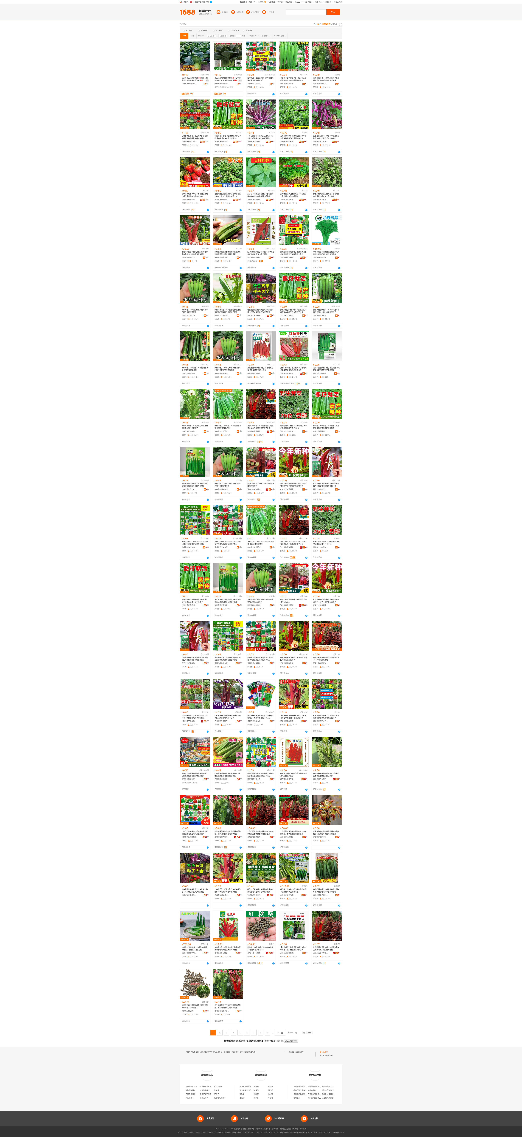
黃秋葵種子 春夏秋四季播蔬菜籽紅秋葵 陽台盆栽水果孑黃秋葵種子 (228, 137)
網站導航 (303, 1129)
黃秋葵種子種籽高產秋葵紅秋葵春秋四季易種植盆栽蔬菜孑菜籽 (326, 775)
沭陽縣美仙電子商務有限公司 (222, 1011)
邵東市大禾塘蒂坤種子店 (189, 316)
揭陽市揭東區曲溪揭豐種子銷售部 (254, 373)
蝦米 (270, 1132)
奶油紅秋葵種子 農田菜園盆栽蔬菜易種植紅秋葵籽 (260, 485)
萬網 (300, 1132)
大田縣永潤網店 (327, 1098)
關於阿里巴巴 (285, 1129)
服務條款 (267, 1129)
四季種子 (218, 87)
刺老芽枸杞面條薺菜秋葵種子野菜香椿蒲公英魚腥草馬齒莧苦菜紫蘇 (326, 833)
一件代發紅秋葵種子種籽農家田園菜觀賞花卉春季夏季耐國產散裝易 (260, 833)
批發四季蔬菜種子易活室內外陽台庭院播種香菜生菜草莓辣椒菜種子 (195, 137)
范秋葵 (256, 1090)
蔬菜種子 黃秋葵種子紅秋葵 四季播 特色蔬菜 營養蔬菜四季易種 (194, 948)
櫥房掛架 (296, 1098)
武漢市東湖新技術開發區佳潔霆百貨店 (320, 837)
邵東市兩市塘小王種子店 (254, 779)
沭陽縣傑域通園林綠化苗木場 (320, 895)
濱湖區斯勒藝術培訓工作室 (303, 1094)
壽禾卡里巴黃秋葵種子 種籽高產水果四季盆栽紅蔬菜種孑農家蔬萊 (326, 369)
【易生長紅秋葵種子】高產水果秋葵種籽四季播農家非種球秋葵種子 (293, 717)
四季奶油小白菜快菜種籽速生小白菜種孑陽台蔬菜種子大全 (260, 79)
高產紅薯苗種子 (205, 1094)
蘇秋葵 (242, 1094)
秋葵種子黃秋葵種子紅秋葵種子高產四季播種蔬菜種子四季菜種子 (326, 427)
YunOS (286, 1132)
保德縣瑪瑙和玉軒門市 (316, 1087)
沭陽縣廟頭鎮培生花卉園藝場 (320, 258)
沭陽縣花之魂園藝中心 (287, 837)
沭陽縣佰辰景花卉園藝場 (320, 779)
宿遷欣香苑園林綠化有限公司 (189, 895)
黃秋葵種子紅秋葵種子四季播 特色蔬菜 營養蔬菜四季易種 (195, 369)
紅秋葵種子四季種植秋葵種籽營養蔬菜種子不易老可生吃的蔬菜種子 (293, 485)
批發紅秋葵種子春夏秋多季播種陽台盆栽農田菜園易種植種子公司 (293, 369)
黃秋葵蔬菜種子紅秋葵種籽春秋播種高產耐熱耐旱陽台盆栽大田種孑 (228, 311)
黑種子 (223, 87)
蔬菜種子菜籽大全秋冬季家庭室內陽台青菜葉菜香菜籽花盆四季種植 (195, 543)
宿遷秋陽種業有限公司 (189, 953)
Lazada (341, 1132)
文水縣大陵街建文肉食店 (317, 1098)
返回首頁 (280, 1041)
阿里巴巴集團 (182, 1132)
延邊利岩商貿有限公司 (330, 1094)
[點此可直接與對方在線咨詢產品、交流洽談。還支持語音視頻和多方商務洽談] (273, 94)
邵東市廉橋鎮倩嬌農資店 (189, 84)
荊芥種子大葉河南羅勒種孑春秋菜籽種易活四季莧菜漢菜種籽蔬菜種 (260, 195)
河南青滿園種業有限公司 (287, 373)
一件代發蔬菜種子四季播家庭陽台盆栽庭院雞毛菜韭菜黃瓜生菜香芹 (195, 833)
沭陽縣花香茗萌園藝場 (287, 895)
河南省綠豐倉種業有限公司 (254, 431)
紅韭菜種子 (218, 1087)
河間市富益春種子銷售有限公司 (222, 721)
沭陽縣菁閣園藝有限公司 (254, 837)
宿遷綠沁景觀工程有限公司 (254, 895)
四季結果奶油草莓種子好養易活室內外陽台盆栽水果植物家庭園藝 (195, 195)
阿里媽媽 (264, 1132)
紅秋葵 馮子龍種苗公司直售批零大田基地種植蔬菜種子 (293, 775)
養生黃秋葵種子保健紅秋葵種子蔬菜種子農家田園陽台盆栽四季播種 (326, 79)
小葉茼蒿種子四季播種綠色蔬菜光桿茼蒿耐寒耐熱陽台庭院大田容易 (326, 253)
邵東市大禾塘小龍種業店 (222, 316)
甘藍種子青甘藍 (205, 1087)
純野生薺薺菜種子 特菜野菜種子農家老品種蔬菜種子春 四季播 (293, 427)
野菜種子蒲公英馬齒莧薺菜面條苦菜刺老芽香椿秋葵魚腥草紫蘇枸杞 (195, 717)
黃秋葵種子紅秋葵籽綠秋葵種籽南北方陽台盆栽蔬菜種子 (195, 311)
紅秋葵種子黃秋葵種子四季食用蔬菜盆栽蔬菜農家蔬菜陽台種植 (326, 948)
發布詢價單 (324, 1052)
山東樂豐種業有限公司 (189, 779)
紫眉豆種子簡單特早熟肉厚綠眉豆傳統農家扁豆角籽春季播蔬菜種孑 (326, 137)
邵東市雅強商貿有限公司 (320, 663)
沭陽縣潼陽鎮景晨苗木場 (287, 953)
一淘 (244, 1132)
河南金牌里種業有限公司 (222, 779)
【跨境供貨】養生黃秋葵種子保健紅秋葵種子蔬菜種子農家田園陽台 (293, 948)
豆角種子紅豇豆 (191, 1087)
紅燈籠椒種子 (205, 1090)
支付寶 (309, 1132)
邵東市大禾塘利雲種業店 (287, 489)
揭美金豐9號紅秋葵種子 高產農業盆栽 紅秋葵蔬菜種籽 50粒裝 (260, 369)
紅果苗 (216, 1090)
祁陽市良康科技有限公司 (287, 663)
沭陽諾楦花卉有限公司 (222, 837)
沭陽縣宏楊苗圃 (187, 1011)
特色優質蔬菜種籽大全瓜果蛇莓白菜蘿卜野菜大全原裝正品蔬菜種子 (260, 311)
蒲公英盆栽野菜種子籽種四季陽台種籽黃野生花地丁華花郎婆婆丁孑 (228, 195)
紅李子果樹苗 (190, 1094)
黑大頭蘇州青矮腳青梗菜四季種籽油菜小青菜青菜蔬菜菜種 (228, 79)
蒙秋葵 (256, 1098)
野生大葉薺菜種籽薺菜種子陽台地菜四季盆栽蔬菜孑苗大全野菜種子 (326, 195)
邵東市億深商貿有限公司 (189, 489)
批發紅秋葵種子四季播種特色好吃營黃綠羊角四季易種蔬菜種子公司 (260, 427)
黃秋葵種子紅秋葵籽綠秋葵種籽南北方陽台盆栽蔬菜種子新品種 (228, 369)
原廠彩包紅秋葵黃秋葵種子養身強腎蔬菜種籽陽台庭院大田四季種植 (228, 948)
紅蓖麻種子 (204, 1098)
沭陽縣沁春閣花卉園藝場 (254, 316)
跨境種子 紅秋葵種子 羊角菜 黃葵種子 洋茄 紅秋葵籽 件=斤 (260, 948)
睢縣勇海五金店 (327, 1087)
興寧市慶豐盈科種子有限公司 (254, 258)
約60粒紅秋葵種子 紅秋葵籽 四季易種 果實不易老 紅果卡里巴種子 (260, 253)
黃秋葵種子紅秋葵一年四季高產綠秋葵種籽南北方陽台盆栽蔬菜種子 (326, 311)
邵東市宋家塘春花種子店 (189, 431)
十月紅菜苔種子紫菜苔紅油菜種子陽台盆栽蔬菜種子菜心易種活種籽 (260, 137)
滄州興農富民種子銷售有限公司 (254, 489)
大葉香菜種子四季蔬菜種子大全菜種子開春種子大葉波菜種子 (293, 195)
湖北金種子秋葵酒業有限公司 (250, 1090)
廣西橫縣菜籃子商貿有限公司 (287, 779)
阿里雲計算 (278, 1132)
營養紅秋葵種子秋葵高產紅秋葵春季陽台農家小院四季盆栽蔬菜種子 (195, 253)
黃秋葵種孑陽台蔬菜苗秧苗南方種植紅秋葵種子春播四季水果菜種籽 (326, 890)
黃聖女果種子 (190, 1090)
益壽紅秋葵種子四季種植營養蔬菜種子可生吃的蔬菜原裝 (326, 659)
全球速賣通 (219, 1132)
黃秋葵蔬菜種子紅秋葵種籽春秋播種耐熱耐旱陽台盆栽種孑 (195, 427)
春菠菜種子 (190, 1098)
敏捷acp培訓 (312, 1090)
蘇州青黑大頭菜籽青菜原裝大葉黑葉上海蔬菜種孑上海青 (195, 79)
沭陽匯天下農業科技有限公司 (189, 721)
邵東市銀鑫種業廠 (286, 316)
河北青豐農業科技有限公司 (320, 316)
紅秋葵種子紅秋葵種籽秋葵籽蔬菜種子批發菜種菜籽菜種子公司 (228, 717)
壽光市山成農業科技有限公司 (320, 489)
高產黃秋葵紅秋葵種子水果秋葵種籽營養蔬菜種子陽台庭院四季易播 (195, 485)
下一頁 (280, 1033)
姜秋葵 (242, 1098)
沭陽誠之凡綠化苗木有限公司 (287, 431)
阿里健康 (327, 1132)
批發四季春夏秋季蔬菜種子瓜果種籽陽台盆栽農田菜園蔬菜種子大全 (260, 775)
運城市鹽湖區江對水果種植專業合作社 (336, 1090)
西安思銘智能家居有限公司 (317, 1094)
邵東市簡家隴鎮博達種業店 (320, 431)
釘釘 (320, 1132)
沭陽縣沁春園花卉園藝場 (320, 84)
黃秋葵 (256, 1087)
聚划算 (238, 1132)
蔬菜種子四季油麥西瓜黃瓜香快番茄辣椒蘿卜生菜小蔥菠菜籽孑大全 (260, 717)
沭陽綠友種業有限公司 (189, 142)
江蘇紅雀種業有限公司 (254, 721)
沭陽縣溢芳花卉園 (221, 953)
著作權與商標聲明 (247, 1129)
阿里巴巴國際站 (195, 1132)
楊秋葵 (270, 1090)
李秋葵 (270, 1098)
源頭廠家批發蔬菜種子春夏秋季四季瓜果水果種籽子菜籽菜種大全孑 (293, 253)
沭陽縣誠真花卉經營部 (320, 721)
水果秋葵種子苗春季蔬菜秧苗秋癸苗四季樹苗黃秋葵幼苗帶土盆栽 (228, 253)
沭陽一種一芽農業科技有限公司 (254, 953)
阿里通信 (293, 1132)
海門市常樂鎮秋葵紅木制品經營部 (252, 1087)
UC (304, 1132)
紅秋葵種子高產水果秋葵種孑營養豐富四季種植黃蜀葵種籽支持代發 (326, 485)
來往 (315, 1132)
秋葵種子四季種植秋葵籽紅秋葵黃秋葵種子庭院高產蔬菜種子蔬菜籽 (293, 79)
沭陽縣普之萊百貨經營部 (222, 547)
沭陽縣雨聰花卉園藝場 (320, 953)
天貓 (233, 1132)
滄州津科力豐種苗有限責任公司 (287, 258)
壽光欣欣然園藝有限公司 (320, 373)
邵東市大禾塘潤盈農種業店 (222, 431)
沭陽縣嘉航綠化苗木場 (189, 258)
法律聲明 (259, 1129)
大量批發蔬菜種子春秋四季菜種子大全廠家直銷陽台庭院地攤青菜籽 (195, 775)
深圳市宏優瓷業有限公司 (222, 258)
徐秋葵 (270, 1094)
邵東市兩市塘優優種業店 (189, 373)
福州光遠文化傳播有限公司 (303, 1090)
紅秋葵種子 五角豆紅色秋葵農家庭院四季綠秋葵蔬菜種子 (293, 659)
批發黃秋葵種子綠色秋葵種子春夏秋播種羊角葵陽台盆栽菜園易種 (228, 775)
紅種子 (216, 1094)
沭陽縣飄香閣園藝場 (189, 837)
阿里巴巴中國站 (208, 1132)
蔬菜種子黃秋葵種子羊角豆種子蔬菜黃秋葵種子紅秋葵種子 (195, 1006)
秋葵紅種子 (300, 1052)
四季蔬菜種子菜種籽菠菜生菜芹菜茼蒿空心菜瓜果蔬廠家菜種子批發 (228, 543)
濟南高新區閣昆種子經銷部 (287, 84)
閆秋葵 (256, 1094)
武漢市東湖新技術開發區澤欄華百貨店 (222, 895)
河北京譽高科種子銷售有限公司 (287, 721)
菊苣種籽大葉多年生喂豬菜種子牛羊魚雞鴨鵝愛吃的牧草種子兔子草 (293, 137)
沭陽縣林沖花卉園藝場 (189, 547)
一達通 (334, 1132)
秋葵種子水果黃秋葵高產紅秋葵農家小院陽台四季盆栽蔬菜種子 (293, 890)
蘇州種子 (230, 87)
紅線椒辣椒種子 (220, 1098)
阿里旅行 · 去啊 (253, 1132)
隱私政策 (275, 1129)
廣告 (207, 81)
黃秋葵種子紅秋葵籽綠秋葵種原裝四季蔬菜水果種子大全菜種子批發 (293, 311)
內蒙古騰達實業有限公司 (302, 1087)
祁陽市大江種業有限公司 (254, 84)
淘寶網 (227, 1132)
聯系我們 (294, 1129)
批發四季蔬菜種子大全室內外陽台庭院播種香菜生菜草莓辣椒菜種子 (326, 717)
